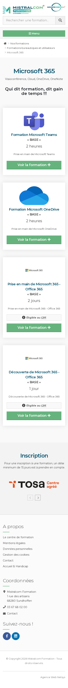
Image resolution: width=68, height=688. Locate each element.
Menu (35, 33)
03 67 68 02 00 (17, 607)
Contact (8, 560)
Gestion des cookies (16, 554)
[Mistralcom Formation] (23, 9)
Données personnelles (17, 549)
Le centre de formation (18, 537)
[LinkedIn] (16, 636)
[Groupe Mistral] (56, 7)
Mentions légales (14, 543)
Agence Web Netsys (52, 677)
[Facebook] (7, 636)
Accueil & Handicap (15, 566)
